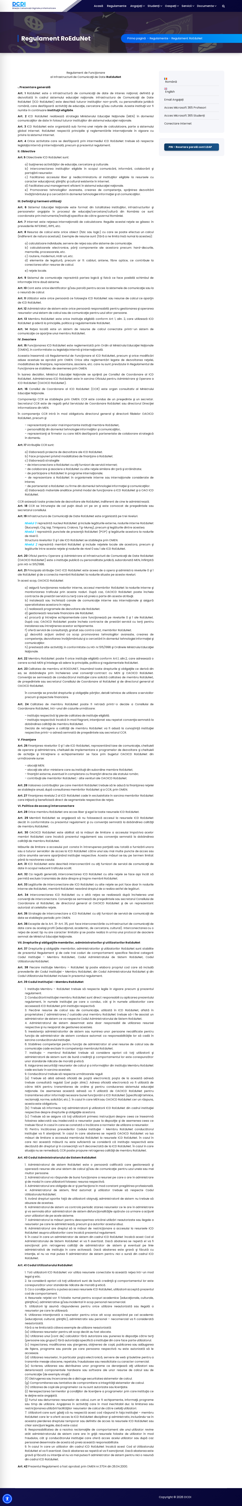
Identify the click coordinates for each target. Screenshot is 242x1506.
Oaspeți (170, 6)
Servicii (187, 6)
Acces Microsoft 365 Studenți (184, 116)
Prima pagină (136, 38)
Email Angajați (174, 100)
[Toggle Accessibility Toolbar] (7, 1498)
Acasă (98, 6)
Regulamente (116, 6)
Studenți (154, 6)
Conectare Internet (178, 123)
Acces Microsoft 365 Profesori (185, 108)
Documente (205, 6)
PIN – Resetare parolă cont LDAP (190, 147)
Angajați (136, 6)
